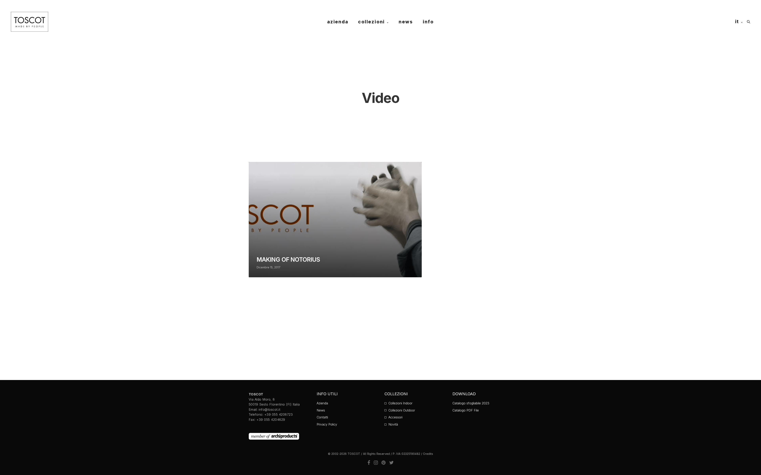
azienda (337, 21)
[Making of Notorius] (335, 219)
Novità (393, 424)
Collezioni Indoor (400, 403)
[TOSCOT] (29, 22)
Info (428, 21)
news (406, 21)
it (737, 21)
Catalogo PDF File (465, 410)
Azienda (322, 403)
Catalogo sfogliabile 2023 (470, 403)
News (321, 410)
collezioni (371, 21)
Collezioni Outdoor (401, 410)
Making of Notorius (288, 259)
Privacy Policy (327, 424)
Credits (428, 453)
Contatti (322, 417)
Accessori (395, 417)
